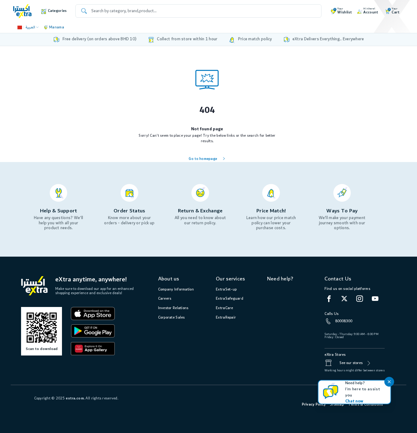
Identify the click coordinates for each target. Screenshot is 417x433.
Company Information (176, 289)
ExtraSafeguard (229, 299)
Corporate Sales (171, 317)
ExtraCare (224, 308)
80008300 (343, 321)
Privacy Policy (314, 404)
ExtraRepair (226, 317)
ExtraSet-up (226, 289)
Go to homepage (203, 159)
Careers (165, 299)
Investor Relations (173, 308)
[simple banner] (22, 10)
